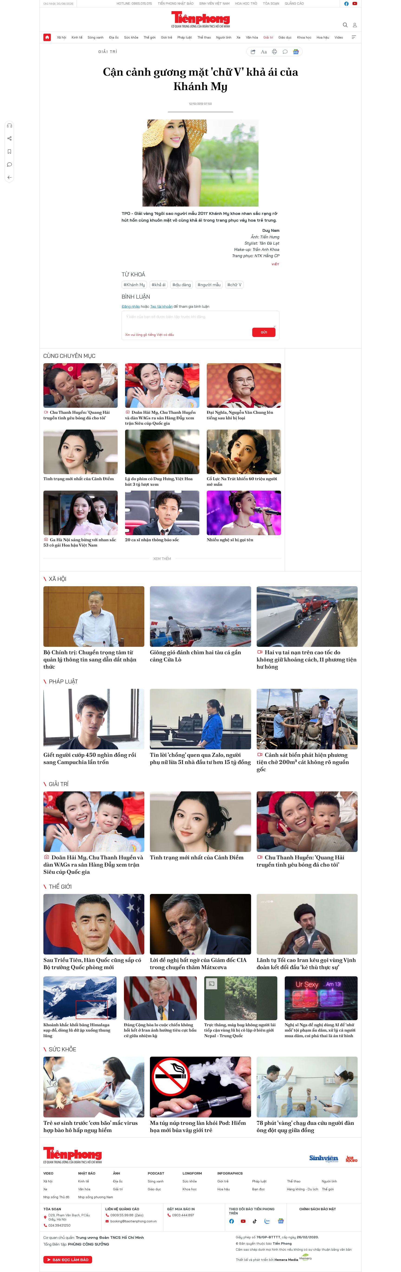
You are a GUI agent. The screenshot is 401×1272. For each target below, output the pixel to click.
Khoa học (304, 37)
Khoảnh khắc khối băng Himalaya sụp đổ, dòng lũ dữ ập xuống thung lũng (76, 1030)
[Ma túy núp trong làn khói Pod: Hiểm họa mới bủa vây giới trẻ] (200, 1087)
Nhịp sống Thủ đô (56, 1197)
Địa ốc (114, 37)
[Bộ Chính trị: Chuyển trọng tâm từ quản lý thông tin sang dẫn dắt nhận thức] (93, 616)
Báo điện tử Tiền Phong (200, 19)
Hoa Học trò (246, 3)
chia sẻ (253, 51)
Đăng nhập (131, 306)
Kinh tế (77, 37)
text (263, 51)
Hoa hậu (323, 37)
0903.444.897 (183, 1215)
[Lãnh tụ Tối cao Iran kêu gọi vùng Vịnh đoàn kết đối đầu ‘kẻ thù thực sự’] (307, 924)
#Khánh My (134, 284)
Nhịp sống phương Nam (95, 1197)
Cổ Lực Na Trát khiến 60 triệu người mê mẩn (242, 481)
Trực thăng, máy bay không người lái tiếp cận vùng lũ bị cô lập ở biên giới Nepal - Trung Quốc (240, 1030)
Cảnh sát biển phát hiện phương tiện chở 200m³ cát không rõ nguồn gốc (303, 762)
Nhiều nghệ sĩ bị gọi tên (230, 539)
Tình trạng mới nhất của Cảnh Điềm (78, 478)
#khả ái (158, 284)
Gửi (264, 332)
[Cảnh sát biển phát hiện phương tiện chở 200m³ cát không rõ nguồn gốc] (307, 719)
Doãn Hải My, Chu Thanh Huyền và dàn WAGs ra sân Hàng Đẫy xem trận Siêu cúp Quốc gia (160, 418)
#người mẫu (209, 284)
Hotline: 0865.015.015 (134, 3)
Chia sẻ (9, 138)
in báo (274, 51)
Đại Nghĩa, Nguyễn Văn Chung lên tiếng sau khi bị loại (240, 415)
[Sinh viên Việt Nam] (324, 1159)
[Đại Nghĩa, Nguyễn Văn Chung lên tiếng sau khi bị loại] (244, 385)
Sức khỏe (131, 37)
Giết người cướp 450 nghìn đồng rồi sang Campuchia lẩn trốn (89, 758)
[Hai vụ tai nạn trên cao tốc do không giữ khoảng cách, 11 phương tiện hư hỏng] (307, 616)
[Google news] (283, 1221)
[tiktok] (257, 1221)
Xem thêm (354, 37)
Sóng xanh (95, 37)
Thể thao (204, 37)
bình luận (285, 51)
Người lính (223, 37)
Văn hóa (252, 37)
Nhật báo (86, 1173)
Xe (238, 37)
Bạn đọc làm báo (70, 1259)
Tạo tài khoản (161, 306)
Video (339, 37)
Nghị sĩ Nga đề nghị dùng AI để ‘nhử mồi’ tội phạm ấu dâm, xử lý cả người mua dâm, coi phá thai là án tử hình (320, 1030)
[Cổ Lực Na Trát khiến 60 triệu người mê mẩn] (244, 452)
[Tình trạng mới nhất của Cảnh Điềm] (80, 452)
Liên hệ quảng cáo (122, 1209)
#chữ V (234, 284)
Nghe (9, 125)
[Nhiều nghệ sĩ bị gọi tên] (244, 513)
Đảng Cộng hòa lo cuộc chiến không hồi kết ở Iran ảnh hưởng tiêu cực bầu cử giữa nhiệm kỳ (160, 1030)
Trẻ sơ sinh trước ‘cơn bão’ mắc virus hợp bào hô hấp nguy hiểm (90, 1126)
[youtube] (355, 3)
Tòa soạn (271, 3)
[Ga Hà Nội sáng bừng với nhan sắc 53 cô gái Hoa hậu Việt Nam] (80, 513)
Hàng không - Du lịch (302, 1189)
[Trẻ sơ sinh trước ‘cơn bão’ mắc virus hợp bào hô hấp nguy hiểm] (93, 1087)
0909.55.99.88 (121, 1215)
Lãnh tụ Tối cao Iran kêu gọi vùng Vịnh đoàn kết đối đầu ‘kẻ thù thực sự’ (306, 963)
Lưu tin (9, 151)
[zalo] (270, 1221)
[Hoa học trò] (352, 1159)
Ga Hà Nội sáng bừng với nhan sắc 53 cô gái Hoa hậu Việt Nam (79, 542)
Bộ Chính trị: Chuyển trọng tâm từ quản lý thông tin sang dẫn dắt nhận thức (89, 659)
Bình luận (9, 164)
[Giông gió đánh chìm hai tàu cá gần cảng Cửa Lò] (200, 616)
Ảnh (116, 1173)
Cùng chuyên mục (69, 355)
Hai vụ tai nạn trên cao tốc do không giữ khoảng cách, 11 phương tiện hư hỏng (307, 659)
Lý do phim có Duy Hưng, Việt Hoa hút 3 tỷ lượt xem (159, 481)
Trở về (9, 177)
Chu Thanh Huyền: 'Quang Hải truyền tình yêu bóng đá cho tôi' (76, 415)
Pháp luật (185, 37)
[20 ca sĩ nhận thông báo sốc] (162, 513)
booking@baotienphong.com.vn (133, 1221)
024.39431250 (60, 1225)
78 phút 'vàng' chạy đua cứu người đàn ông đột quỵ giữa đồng (305, 1126)
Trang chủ (47, 37)
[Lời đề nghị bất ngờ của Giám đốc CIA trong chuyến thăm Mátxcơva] (200, 924)
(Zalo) (139, 1215)
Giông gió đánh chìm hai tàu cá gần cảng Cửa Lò (195, 656)
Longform (192, 1173)
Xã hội (61, 37)
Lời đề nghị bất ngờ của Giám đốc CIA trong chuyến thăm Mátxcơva (198, 963)
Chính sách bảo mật (317, 1209)
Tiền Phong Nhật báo (176, 3)
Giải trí (268, 37)
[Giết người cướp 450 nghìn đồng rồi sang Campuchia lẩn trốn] (93, 719)
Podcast (156, 1173)
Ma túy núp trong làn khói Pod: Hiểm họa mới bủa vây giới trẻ (198, 1126)
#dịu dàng (181, 284)
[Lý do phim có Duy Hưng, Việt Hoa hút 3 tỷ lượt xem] (162, 452)
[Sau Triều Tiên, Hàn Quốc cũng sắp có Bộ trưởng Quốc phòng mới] (93, 924)
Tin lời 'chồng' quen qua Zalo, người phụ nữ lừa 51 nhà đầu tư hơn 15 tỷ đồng (200, 758)
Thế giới (149, 37)
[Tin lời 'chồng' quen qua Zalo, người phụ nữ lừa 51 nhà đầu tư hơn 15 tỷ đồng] (200, 719)
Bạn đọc (258, 1189)
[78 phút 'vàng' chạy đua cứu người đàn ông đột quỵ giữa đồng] (307, 1087)
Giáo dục (285, 37)
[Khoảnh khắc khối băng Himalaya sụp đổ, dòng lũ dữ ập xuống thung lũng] (79, 998)
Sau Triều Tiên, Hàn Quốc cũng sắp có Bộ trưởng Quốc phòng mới (92, 963)
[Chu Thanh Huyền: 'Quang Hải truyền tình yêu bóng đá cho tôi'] (80, 385)
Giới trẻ (166, 37)
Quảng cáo (294, 3)
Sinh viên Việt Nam (214, 3)
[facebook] (346, 3)
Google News (296, 51)
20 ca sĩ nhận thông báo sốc (152, 539)
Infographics (230, 1173)
